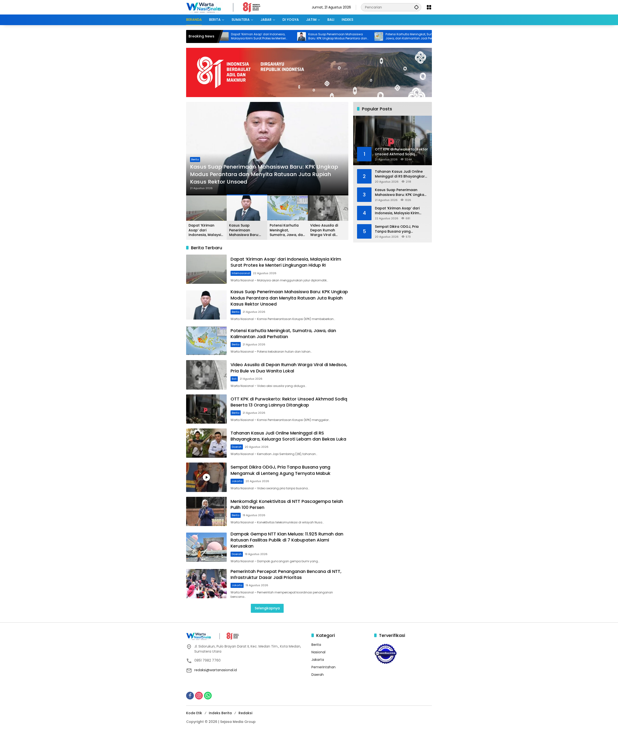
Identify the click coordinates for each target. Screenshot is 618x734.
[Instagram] (199, 695)
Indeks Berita (220, 713)
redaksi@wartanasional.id (215, 670)
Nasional (318, 652)
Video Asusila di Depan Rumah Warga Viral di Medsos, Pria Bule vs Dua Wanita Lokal (327, 230)
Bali (234, 379)
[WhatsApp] (208, 695)
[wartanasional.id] (228, 7)
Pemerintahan (323, 667)
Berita (195, 167)
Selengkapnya (267, 608)
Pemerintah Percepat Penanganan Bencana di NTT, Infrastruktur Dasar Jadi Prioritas (286, 574)
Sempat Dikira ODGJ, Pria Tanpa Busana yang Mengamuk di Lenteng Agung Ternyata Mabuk (280, 470)
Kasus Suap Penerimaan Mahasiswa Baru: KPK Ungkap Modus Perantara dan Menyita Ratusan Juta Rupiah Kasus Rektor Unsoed (302, 36)
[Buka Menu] (429, 7)
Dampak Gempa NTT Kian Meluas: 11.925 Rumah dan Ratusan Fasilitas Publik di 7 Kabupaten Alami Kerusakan (287, 540)
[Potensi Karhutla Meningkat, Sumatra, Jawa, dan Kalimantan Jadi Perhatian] (343, 36)
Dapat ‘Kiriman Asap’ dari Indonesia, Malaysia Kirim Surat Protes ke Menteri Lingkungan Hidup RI (223, 36)
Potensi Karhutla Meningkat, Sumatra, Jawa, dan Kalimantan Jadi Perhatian (378, 36)
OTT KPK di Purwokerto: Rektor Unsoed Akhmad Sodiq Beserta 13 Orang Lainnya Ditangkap (289, 402)
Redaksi (245, 713)
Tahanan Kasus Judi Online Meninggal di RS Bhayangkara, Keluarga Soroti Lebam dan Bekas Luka (288, 436)
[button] (416, 7)
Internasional (241, 273)
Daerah (237, 447)
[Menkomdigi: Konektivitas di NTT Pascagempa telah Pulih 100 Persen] (206, 511)
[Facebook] (190, 695)
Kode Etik (194, 713)
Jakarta (237, 481)
